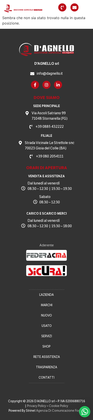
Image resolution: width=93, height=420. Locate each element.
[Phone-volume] (62, 7)
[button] (87, 7)
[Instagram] (46, 85)
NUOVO (46, 315)
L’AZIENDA (46, 295)
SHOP (46, 346)
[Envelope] (74, 7)
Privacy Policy (36, 406)
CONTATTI (46, 378)
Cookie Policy (58, 406)
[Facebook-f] (35, 85)
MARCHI (46, 305)
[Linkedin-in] (58, 85)
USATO (47, 326)
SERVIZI (46, 336)
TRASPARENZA (46, 367)
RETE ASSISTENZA (46, 357)
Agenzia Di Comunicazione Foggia (60, 411)
